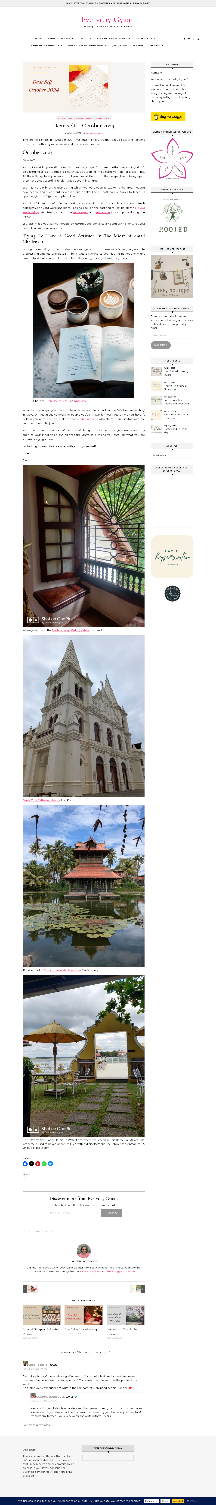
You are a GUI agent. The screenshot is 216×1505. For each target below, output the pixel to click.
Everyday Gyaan (108, 19)
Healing (155, 45)
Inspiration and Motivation (86, 45)
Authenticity (144, 38)
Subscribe (111, 1212)
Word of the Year (59, 38)
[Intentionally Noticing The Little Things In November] (30, 1289)
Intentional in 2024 (71, 118)
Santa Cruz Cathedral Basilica (41, 800)
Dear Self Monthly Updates (39, 1231)
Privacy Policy (142, 3)
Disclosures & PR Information (113, 3)
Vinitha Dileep (38, 1365)
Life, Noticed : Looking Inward (176, 373)
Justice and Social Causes (129, 45)
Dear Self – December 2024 (81, 1329)
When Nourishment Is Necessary (176, 416)
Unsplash (80, 401)
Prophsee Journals (57, 401)
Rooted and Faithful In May (176, 431)
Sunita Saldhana (87, 419)
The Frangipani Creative (121, 1271)
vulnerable (103, 212)
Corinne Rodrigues (94, 133)
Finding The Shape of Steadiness (175, 387)
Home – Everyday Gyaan (79, 3)
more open (80, 212)
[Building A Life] (138, 1289)
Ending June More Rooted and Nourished (176, 402)
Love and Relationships (112, 38)
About (38, 38)
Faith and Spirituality (45, 45)
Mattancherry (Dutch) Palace (70, 630)
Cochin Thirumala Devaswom (62, 970)
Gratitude (85, 38)
